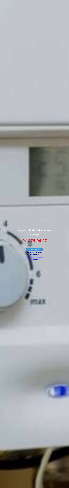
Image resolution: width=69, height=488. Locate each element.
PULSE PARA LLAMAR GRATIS (34, 249)
